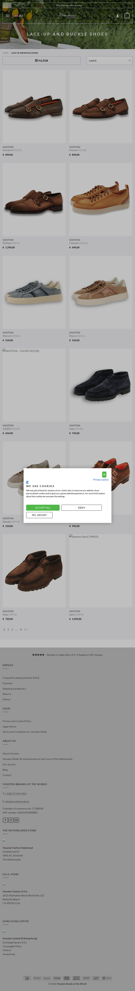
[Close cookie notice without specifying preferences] (104, 474)
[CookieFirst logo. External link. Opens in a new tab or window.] (27, 482)
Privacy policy (101, 479)
